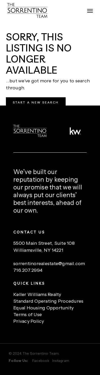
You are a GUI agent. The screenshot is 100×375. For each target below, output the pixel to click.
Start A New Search (36, 102)
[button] (90, 10)
